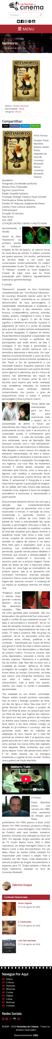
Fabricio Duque (32, 48)
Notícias (10, 1002)
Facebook (15, 126)
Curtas (9, 992)
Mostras (10, 989)
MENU (28, 29)
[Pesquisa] (41, 14)
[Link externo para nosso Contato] (18, 21)
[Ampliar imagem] (26, 80)
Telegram (25, 126)
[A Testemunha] (9, 927)
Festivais (10, 985)
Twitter (6, 126)
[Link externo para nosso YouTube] (33, 21)
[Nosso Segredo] (9, 909)
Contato (10, 1005)
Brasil (21, 108)
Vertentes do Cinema (27, 1026)
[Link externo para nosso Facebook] (22, 21)
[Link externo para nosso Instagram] (25, 21)
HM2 (35, 1035)
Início (4, 38)
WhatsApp (35, 126)
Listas (9, 999)
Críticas (11, 38)
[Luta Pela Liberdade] (9, 946)
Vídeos (9, 995)
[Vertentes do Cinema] (26, 6)
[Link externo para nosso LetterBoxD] (29, 21)
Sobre (9, 979)
